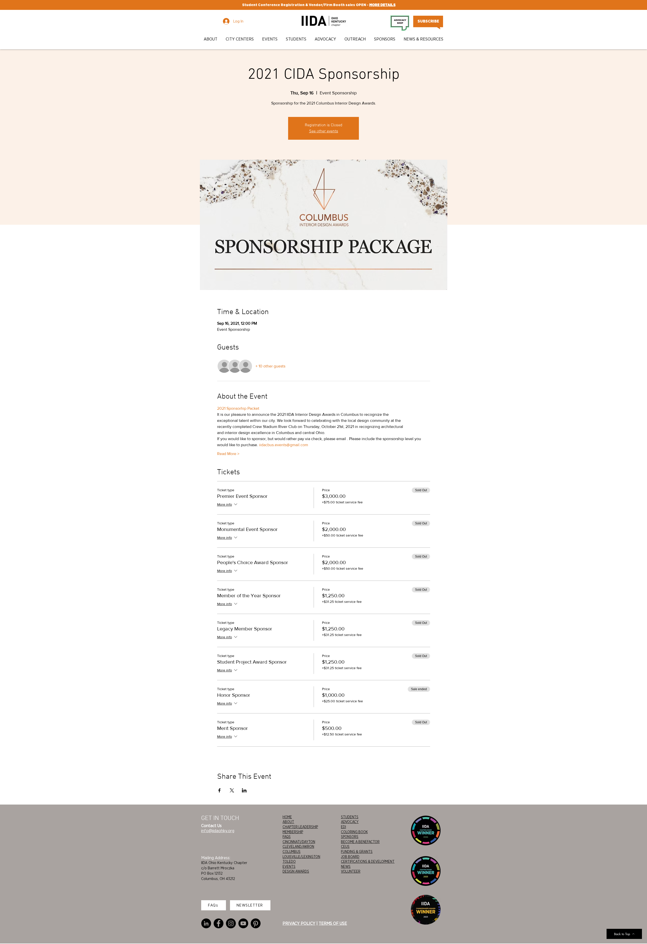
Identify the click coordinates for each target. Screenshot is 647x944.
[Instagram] (231, 923)
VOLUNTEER (350, 871)
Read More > (228, 454)
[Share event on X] (231, 790)
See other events (323, 131)
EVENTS (289, 867)
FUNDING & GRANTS (357, 852)
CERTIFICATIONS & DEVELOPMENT (368, 861)
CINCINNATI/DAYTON (299, 842)
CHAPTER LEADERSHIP (300, 827)
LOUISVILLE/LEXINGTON (301, 857)
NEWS (346, 867)
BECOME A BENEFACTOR (360, 842)
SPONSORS (349, 837)
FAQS (287, 837)
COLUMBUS (292, 852)
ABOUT (288, 822)
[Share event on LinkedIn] (244, 790)
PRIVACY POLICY (299, 923)
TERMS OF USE (333, 923)
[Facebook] (218, 923)
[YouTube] (243, 923)
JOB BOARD (350, 857)
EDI (343, 827)
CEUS (345, 847)
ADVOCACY (350, 822)
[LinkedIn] (206, 923)
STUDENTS (349, 817)
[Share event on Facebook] (219, 790)
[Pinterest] (256, 923)
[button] (211, 39)
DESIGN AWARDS (296, 871)
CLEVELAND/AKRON (298, 847)
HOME (287, 817)
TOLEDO (289, 861)
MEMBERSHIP (293, 832)
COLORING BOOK (354, 832)
